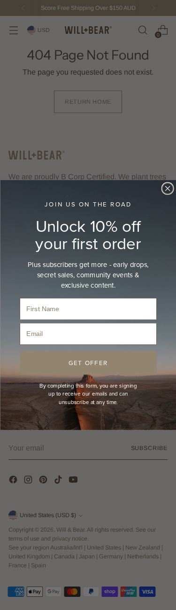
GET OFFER (88, 362)
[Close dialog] (167, 188)
